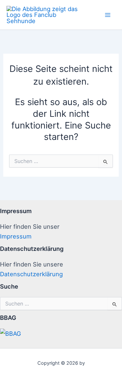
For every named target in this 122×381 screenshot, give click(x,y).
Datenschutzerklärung (31, 274)
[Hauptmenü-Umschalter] (107, 14)
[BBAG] (10, 332)
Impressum (16, 236)
